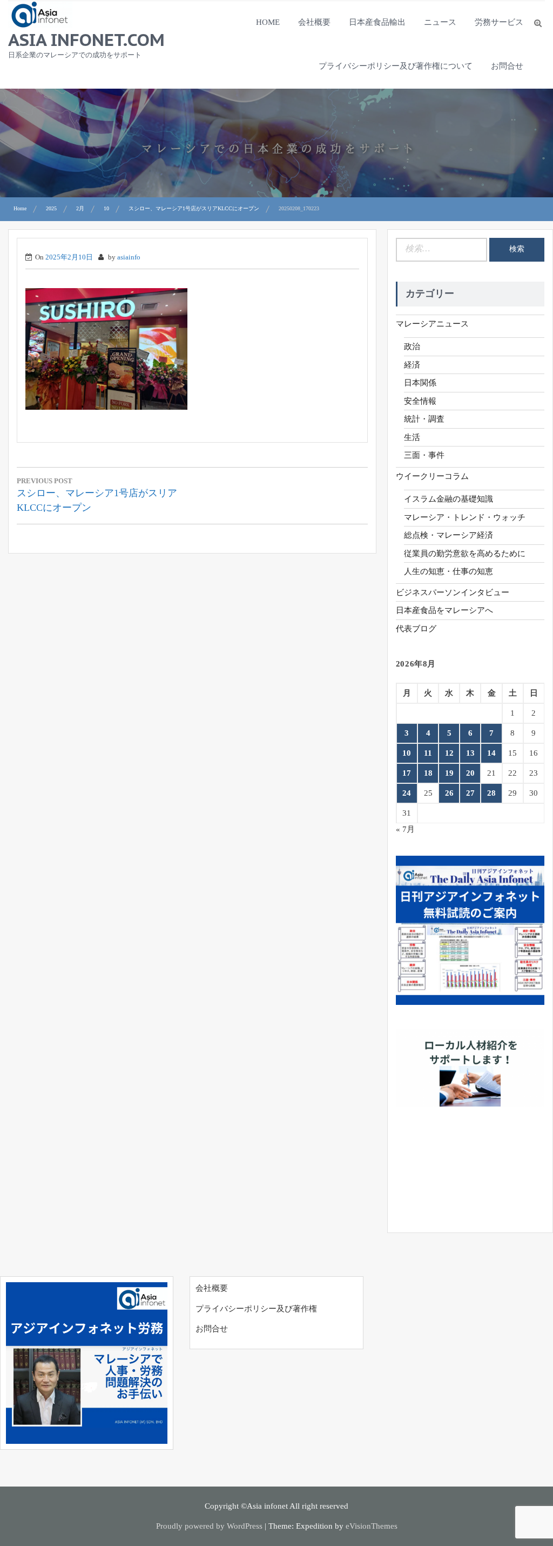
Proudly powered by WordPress (209, 1526)
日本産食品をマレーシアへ (444, 610)
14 (491, 753)
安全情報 (420, 401)
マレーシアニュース (432, 323)
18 (428, 773)
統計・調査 (424, 419)
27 (470, 793)
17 (406, 773)
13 (470, 753)
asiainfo (128, 257)
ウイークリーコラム (432, 476)
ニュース (440, 22)
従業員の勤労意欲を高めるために (464, 553)
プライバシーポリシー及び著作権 (256, 1308)
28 (491, 793)
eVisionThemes (371, 1526)
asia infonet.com (86, 39)
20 (470, 773)
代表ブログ (416, 628)
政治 (412, 346)
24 (406, 793)
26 (449, 793)
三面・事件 (424, 455)
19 (449, 773)
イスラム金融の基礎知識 (448, 499)
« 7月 (405, 829)
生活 (412, 437)
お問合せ (507, 66)
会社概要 (314, 22)
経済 (412, 365)
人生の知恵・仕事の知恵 (448, 571)
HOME (268, 22)
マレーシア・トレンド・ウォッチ (464, 517)
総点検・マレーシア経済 (448, 535)
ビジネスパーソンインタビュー (452, 592)
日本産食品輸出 (377, 22)
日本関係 (420, 382)
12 (449, 753)
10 (406, 753)
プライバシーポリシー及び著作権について (396, 66)
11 (428, 753)
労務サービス (499, 22)
